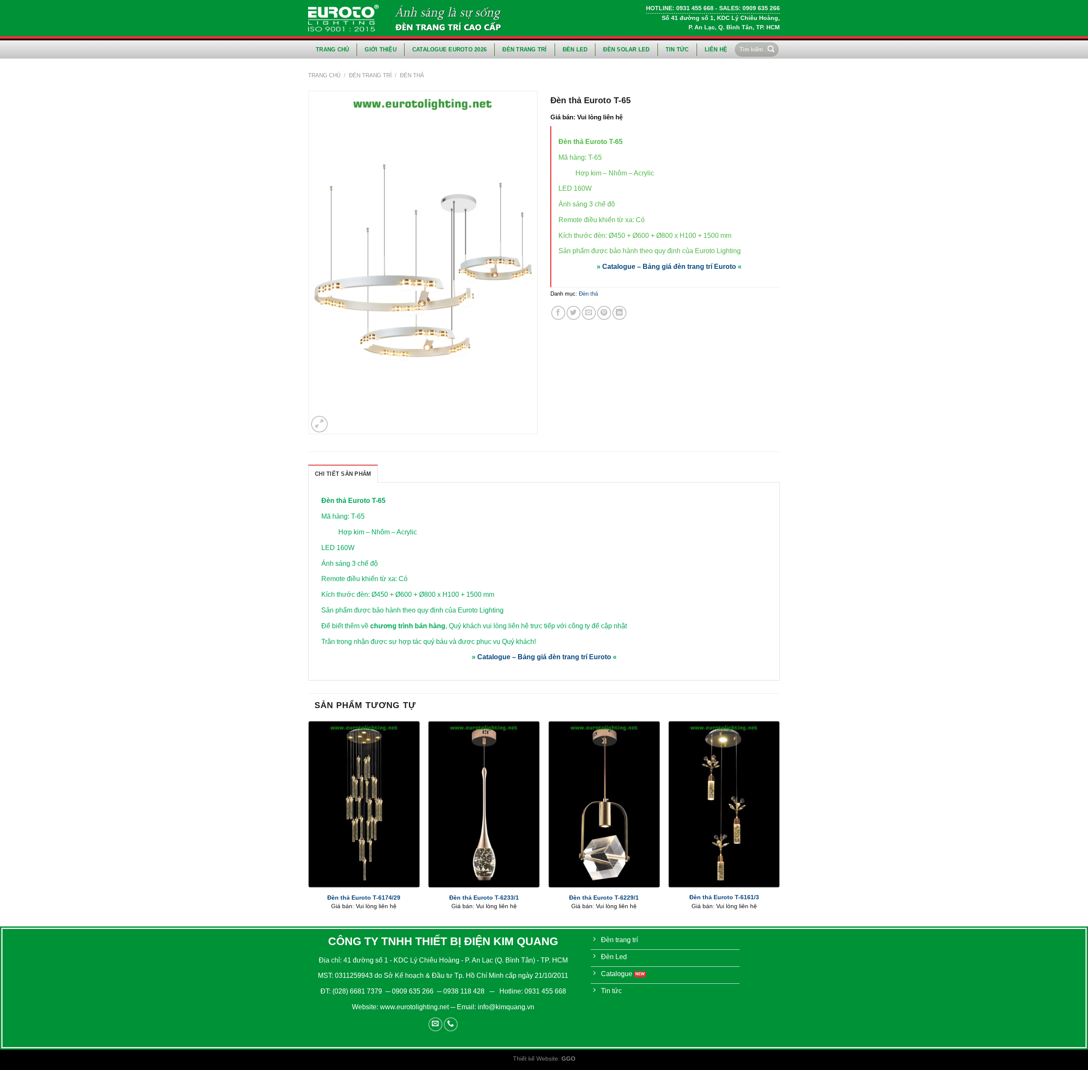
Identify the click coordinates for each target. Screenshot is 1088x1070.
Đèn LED (575, 49)
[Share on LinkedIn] (619, 313)
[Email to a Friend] (589, 313)
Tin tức (677, 49)
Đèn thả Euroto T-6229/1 (604, 897)
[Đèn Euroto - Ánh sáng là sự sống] (343, 17)
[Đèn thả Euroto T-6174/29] (364, 804)
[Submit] (771, 49)
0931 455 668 (545, 991)
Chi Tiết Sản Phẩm (343, 474)
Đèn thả (412, 75)
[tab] (343, 474)
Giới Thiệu (381, 49)
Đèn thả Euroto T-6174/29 (363, 897)
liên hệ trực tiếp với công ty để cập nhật (567, 626)
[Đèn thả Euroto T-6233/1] (483, 804)
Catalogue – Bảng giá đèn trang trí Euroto (669, 266)
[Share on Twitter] (574, 313)
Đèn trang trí (524, 49)
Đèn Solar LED (626, 49)
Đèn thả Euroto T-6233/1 (484, 897)
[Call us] (451, 1024)
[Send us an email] (435, 1024)
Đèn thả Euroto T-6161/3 (724, 897)
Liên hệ (716, 49)
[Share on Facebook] (558, 313)
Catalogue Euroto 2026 (449, 49)
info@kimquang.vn (506, 1007)
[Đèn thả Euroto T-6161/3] (724, 804)
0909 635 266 (413, 991)
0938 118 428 (463, 991)
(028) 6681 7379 (358, 991)
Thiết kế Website (535, 1058)
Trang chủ (332, 49)
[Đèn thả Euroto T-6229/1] (604, 804)
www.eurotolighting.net (414, 1007)
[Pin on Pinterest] (604, 313)
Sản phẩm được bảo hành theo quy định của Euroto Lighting (649, 250)
